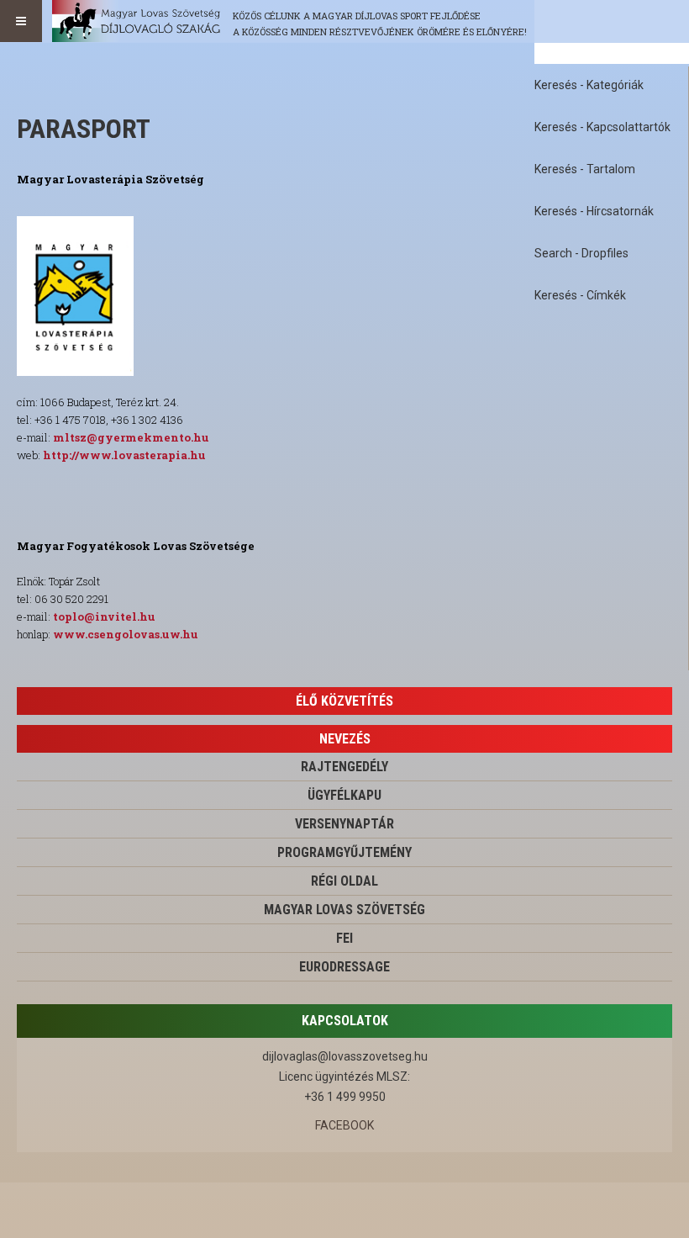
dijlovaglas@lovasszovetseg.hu (345, 1056)
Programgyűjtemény (344, 852)
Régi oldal (344, 881)
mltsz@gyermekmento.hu (131, 437)
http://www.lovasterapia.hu (124, 455)
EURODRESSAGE (344, 967)
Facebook (344, 1125)
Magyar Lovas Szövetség (344, 910)
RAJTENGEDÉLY (344, 767)
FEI (344, 938)
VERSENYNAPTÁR (344, 824)
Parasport (83, 129)
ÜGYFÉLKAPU (344, 795)
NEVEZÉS (345, 739)
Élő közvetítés (344, 701)
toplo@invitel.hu (104, 616)
